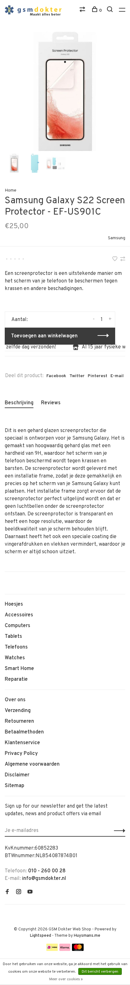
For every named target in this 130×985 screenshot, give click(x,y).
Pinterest (97, 376)
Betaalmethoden (24, 732)
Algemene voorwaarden (32, 764)
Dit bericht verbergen (100, 971)
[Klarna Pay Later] (64, 949)
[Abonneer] (117, 831)
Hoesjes (14, 604)
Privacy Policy (21, 754)
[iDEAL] (52, 949)
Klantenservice (22, 743)
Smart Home (19, 669)
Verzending (18, 711)
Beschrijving (19, 403)
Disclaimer (17, 775)
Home (10, 190)
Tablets (13, 636)
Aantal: (19, 320)
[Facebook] (7, 892)
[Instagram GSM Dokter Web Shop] (18, 892)
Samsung (116, 238)
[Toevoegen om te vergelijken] (122, 260)
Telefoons (16, 647)
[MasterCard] (78, 949)
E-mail (117, 376)
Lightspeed (40, 935)
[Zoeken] (110, 10)
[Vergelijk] (83, 10)
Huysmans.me (87, 935)
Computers (17, 626)
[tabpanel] (65, 92)
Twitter (77, 376)
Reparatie (16, 679)
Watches (15, 658)
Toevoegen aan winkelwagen (44, 336)
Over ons (15, 700)
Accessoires (19, 615)
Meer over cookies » (66, 979)
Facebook (56, 376)
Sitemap (14, 786)
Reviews (51, 403)
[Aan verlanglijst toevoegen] (115, 260)
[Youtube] (29, 892)
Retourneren (19, 721)
